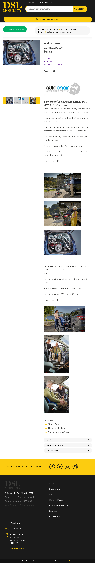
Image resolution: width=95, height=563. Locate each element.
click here (69, 561)
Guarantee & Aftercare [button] (55, 445)
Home (41, 29)
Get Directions (17, 548)
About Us (53, 483)
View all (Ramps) (16, 29)
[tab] (68, 440)
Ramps (41, 32)
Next (39, 101)
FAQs (51, 494)
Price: (47, 58)
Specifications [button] (52, 440)
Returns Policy (56, 500)
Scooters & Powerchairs (71, 29)
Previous (5, 101)
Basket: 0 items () (49, 19)
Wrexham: (32, 2)
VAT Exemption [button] (52, 450)
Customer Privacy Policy (60, 505)
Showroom (54, 489)
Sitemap (53, 511)
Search (81, 9)
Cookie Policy (55, 516)
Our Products (52, 29)
